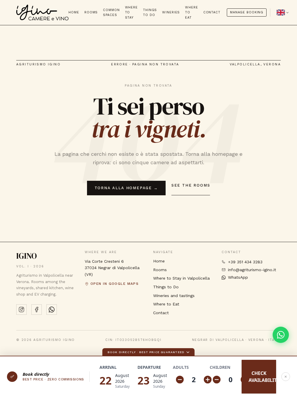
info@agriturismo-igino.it (252, 269)
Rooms (91, 12)
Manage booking (246, 12)
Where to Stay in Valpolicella (181, 278)
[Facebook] (36, 309)
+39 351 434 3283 (245, 262)
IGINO (26, 255)
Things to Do (150, 12)
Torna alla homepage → (126, 188)
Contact (211, 12)
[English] (282, 12)
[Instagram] (21, 309)
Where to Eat (191, 12)
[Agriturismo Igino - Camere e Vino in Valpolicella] (42, 12)
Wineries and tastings (174, 295)
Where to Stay (131, 12)
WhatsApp (238, 277)
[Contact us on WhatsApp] (281, 335)
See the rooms (190, 185)
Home (73, 12)
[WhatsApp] (51, 309)
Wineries (171, 12)
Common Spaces (111, 12)
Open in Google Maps (114, 284)
